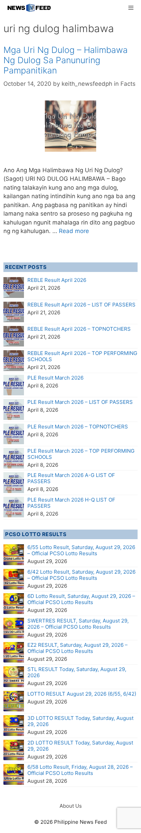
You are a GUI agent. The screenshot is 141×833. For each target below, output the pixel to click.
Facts (128, 83)
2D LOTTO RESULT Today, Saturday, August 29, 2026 (80, 745)
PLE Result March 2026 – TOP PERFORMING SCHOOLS (80, 454)
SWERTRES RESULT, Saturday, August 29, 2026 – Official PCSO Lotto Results (78, 623)
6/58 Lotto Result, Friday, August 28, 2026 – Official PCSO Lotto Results (80, 770)
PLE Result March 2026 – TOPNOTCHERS (77, 426)
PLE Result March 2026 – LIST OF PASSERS (80, 402)
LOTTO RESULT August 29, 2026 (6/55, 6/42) (81, 694)
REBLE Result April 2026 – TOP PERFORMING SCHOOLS (82, 356)
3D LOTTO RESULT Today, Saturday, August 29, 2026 (80, 721)
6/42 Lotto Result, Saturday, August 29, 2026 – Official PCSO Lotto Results (81, 575)
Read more (74, 231)
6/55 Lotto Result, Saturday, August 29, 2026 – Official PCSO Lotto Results (81, 550)
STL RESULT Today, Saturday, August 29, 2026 (76, 672)
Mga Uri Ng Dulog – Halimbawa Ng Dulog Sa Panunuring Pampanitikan (65, 60)
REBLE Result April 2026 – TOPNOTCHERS (79, 329)
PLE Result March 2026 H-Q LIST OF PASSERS (71, 502)
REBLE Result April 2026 (56, 280)
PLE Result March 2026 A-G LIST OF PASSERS (71, 478)
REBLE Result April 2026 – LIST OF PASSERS (81, 304)
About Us (71, 806)
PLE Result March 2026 (55, 377)
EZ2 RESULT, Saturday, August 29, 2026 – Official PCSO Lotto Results (77, 648)
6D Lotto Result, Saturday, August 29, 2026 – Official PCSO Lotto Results (81, 599)
